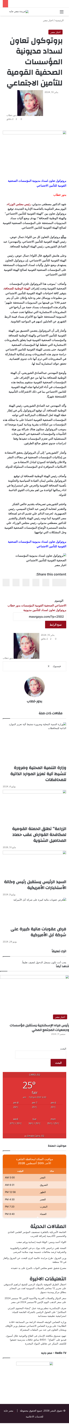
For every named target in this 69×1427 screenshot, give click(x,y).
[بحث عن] (7, 13)
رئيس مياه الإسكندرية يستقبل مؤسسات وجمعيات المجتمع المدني (39, 1027)
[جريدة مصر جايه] (19, 11)
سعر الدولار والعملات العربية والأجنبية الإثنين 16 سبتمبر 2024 (35, 1298)
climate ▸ (34, 1135)
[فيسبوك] (67, 1424)
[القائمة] (61, 13)
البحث (63, 1048)
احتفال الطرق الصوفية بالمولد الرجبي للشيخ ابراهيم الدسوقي (35, 1284)
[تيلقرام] (60, 1424)
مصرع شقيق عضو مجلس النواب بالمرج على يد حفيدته (38, 1267)
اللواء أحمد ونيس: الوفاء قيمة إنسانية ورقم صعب (41, 1241)
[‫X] (65, 1424)
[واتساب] (62, 1424)
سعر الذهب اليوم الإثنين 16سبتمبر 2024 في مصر (36, 1302)
